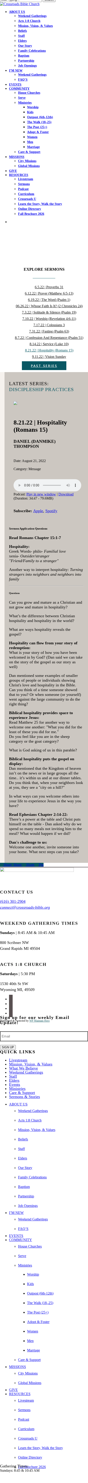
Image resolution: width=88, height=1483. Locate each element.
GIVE (13, 1390)
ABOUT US (18, 1104)
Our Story (25, 1168)
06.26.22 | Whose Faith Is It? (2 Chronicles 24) (49, 306)
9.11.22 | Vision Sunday (49, 357)
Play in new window (41, 494)
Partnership (26, 1196)
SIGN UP (8, 1047)
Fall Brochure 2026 (32, 1467)
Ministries (17, 1088)
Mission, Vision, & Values (30, 1064)
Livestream (18, 1060)
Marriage (33, 1350)
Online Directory (30, 1457)
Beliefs (23, 1139)
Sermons (24, 1410)
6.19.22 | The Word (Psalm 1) (49, 300)
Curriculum (26, 1429)
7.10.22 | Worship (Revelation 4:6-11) (49, 319)
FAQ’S (23, 1229)
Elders (14, 1080)
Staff (13, 1076)
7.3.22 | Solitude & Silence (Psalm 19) (49, 312)
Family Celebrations (32, 1177)
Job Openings (28, 1206)
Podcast (23, 1419)
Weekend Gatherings (26, 1072)
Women (32, 1331)
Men (30, 1341)
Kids (30, 1284)
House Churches (30, 1246)
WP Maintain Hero (39, 1020)
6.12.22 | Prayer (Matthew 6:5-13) (49, 293)
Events (14, 1084)
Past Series (44, 366)
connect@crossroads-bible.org (25, 907)
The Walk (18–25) (40, 1303)
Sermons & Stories (24, 1096)
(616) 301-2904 (12, 901)
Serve (22, 1256)
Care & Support (22, 1092)
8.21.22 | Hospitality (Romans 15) (49, 350)
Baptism (24, 1187)
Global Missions (29, 1383)
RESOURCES (19, 1394)
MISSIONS (17, 1367)
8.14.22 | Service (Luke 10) (49, 344)
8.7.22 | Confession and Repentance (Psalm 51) (49, 338)
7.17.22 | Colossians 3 (49, 325)
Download (66, 494)
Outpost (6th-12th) (40, 1293)
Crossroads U (27, 1438)
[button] (1, 1478)
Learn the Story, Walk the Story (40, 1448)
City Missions (28, 1373)
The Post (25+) (38, 1312)
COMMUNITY (20, 1240)
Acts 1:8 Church (30, 1120)
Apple (38, 511)
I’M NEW (16, 1213)
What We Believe (23, 1068)
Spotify (51, 511)
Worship (33, 1274)
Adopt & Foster (38, 1322)
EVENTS (16, 1236)
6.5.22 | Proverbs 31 (49, 287)
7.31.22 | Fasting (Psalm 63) (49, 331)
